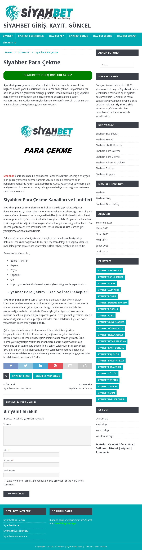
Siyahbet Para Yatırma (108, 151)
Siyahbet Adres (106, 283)
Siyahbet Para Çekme (48, 375)
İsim (5, 450)
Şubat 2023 (102, 245)
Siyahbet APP (56, 35)
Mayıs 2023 (102, 228)
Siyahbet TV (9, 42)
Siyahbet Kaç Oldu (108, 354)
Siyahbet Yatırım (107, 386)
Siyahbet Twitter (105, 168)
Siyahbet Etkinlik (107, 309)
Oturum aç (102, 418)
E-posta (7, 460)
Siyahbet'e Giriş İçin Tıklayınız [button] (48, 75)
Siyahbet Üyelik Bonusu (109, 145)
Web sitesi (9, 470)
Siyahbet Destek (102, 35)
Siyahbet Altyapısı (105, 174)
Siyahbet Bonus (78, 35)
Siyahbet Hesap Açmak (110, 334)
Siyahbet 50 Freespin (109, 270)
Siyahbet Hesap (104, 139)
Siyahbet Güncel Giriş (107, 204)
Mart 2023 (101, 240)
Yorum (7, 424)
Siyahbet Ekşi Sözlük (107, 133)
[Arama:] (117, 65)
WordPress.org (104, 436)
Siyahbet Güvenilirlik (31, 35)
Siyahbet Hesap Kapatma (111, 341)
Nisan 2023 (102, 234)
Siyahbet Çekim (21, 375)
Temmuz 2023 (104, 222)
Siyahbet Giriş (103, 198)
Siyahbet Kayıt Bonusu (110, 347)
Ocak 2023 (102, 251)
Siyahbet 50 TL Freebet (110, 277)
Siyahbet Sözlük (107, 373)
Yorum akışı (102, 430)
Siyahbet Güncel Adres (110, 322)
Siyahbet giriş (124, 104)
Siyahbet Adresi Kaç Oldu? (110, 162)
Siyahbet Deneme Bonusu (112, 302)
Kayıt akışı (101, 424)
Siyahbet (8, 35)
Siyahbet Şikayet (126, 35)
